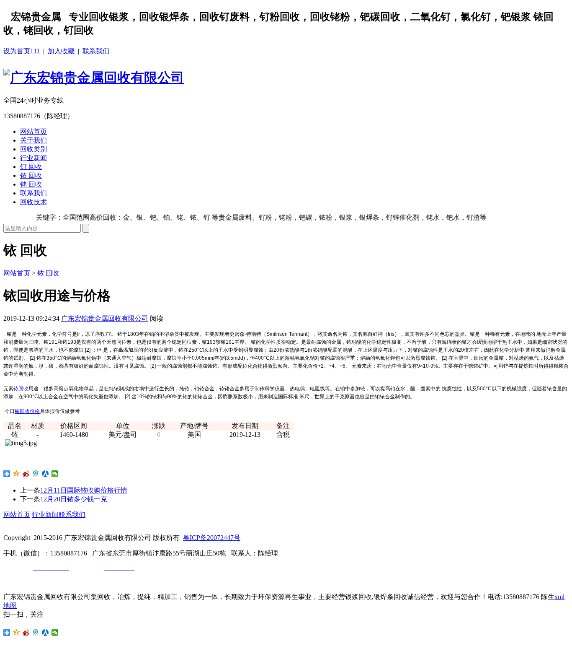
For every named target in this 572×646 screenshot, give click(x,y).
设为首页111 (21, 50)
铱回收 (20, 389)
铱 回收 (31, 175)
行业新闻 (33, 157)
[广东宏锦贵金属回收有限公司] (93, 77)
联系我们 (95, 50)
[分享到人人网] (45, 473)
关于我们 (33, 140)
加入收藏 (61, 50)
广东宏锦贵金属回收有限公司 (104, 318)
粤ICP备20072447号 (211, 537)
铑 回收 (31, 184)
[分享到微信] (55, 473)
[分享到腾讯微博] (35, 473)
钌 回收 (31, 166)
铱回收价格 (27, 411)
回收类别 (33, 149)
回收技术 (33, 201)
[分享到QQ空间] (16, 473)
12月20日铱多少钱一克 (73, 499)
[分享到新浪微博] (26, 473)
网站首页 (33, 131)
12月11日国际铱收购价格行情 (83, 490)
